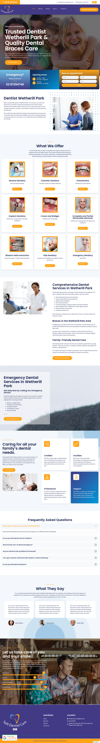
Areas (54, 9)
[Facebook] (93, 2)
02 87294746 (15, 84)
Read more (16, 189)
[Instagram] (96, 2)
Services (48, 9)
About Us (40, 9)
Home (33, 9)
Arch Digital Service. (62, 741)
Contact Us (63, 9)
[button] (50, 526)
